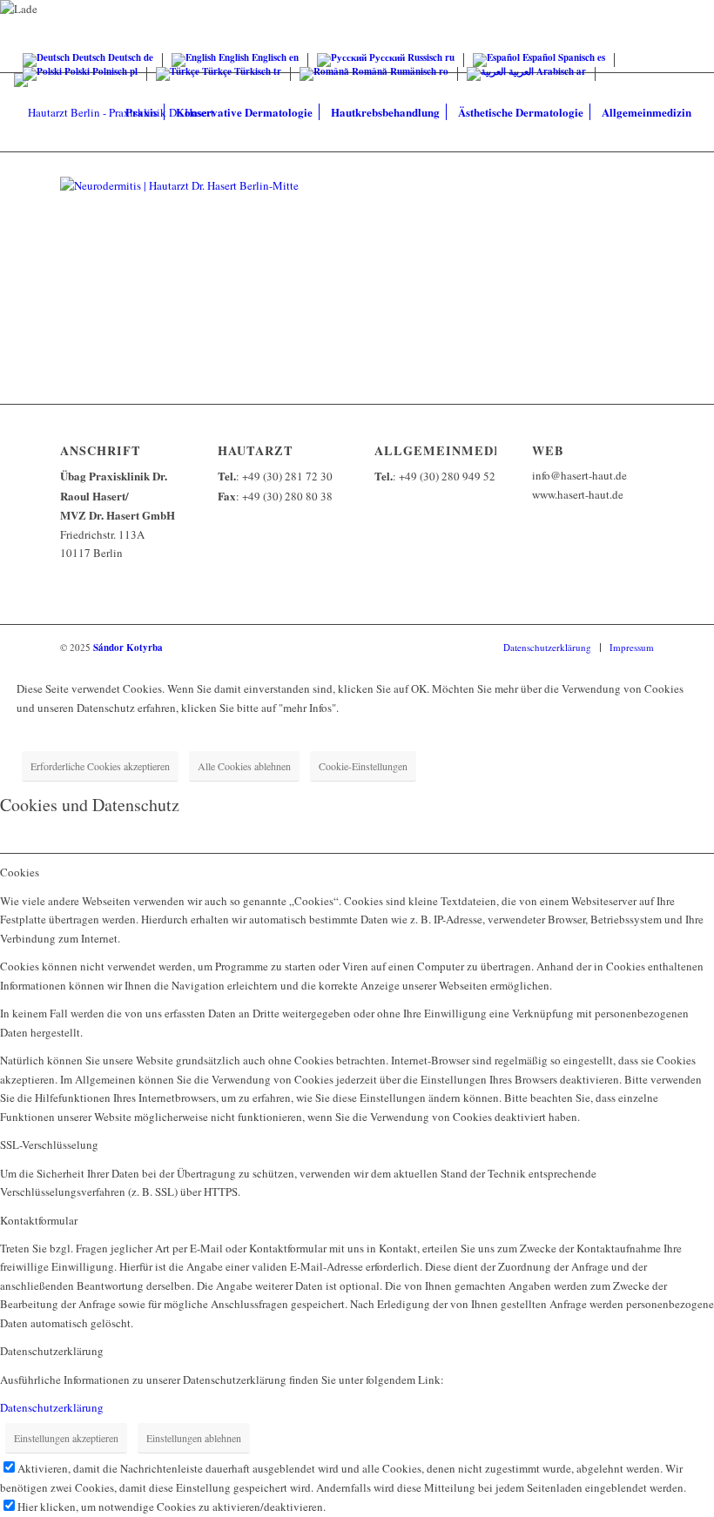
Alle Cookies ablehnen (244, 766)
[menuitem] (141, 112)
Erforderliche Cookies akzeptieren (100, 766)
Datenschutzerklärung (52, 1407)
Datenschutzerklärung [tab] (52, 1351)
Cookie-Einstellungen (363, 766)
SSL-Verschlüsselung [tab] (49, 1144)
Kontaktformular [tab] (38, 1220)
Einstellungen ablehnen (193, 1438)
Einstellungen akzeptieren (66, 1438)
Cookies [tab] (19, 872)
